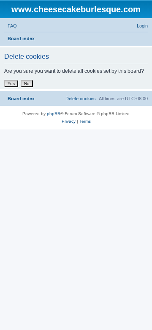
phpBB (53, 113)
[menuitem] (10, 26)
